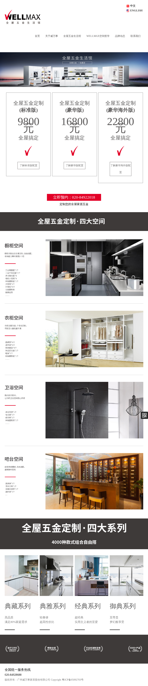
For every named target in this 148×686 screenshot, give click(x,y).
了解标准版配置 (28, 165)
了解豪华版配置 (74, 165)
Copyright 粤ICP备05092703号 (67, 679)
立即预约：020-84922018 (74, 197)
